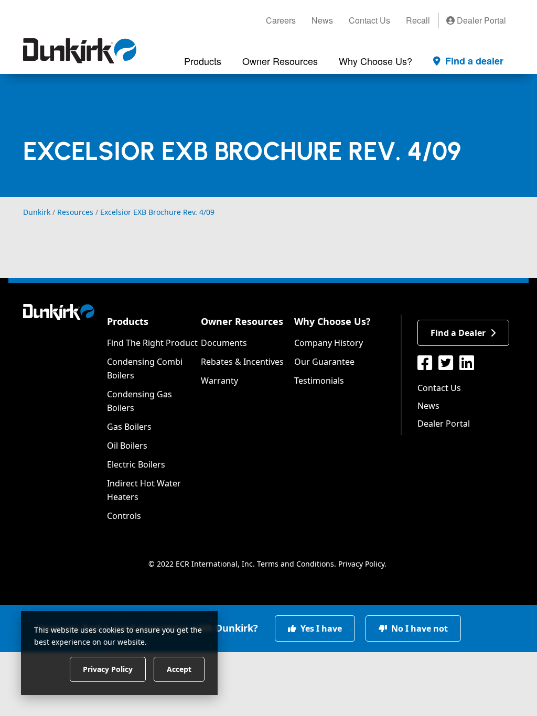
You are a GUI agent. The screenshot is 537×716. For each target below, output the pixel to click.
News (322, 20)
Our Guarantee (324, 361)
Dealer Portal (480, 20)
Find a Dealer (458, 333)
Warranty (219, 380)
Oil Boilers (127, 445)
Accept (179, 669)
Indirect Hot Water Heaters (144, 490)
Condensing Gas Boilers (139, 401)
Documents (224, 343)
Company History (328, 343)
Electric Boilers (136, 464)
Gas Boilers (129, 426)
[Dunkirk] (79, 51)
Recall (418, 20)
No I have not (418, 628)
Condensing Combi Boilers (144, 368)
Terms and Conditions (295, 564)
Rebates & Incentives (242, 361)
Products (127, 321)
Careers (281, 20)
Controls (124, 516)
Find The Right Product (152, 343)
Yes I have (320, 628)
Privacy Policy (361, 564)
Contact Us (369, 20)
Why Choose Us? (332, 321)
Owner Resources (242, 321)
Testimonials (319, 380)
